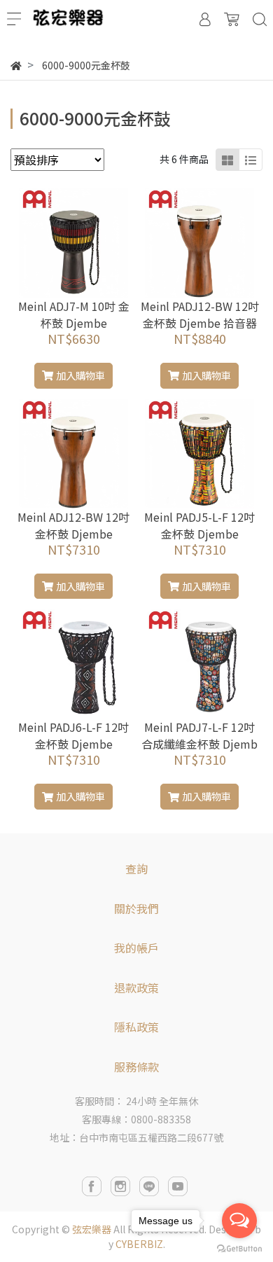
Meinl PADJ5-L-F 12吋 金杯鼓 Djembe (199, 525)
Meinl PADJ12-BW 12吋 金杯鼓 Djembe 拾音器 (200, 314)
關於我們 (136, 908)
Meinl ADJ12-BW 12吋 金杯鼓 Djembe (74, 525)
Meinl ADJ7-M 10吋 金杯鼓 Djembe (74, 314)
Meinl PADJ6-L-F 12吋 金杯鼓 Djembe (73, 735)
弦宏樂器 (91, 1229)
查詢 (136, 868)
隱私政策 (136, 1026)
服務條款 (136, 1066)
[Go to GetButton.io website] (239, 1247)
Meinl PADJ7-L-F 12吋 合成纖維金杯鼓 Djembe (199, 744)
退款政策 (136, 987)
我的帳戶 (136, 947)
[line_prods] (250, 159)
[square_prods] (227, 159)
